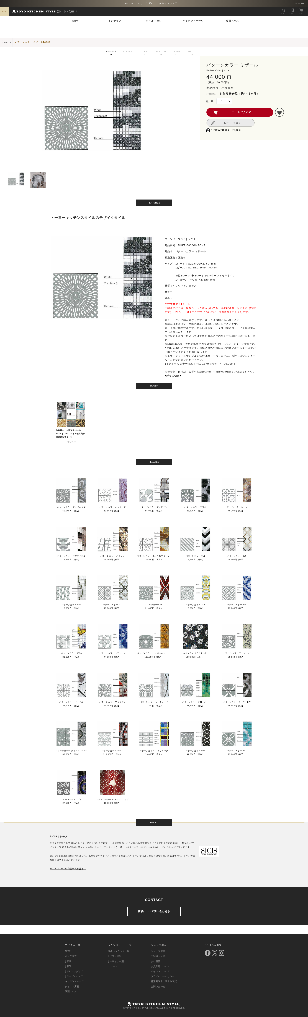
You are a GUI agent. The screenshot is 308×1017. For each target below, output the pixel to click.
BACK (8, 42)
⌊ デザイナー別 (116, 961)
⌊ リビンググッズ (74, 971)
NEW (75, 20)
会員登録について (160, 966)
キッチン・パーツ (193, 20)
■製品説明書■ (173, 375)
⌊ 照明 (68, 966)
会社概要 (155, 961)
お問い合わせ (223, 320)
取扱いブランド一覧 (118, 951)
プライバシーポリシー (162, 976)
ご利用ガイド (158, 956)
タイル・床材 (154, 20)
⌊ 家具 (68, 961)
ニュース (112, 966)
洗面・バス (232, 20)
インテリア (114, 20)
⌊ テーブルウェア (74, 976)
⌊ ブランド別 (114, 956)
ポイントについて (160, 971)
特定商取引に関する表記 (164, 981)
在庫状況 (211, 94)
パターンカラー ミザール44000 (33, 42)
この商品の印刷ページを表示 (226, 130)
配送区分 (170, 257)
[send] (279, 112)
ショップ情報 (158, 951)
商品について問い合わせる (154, 911)
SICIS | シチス (187, 239)
